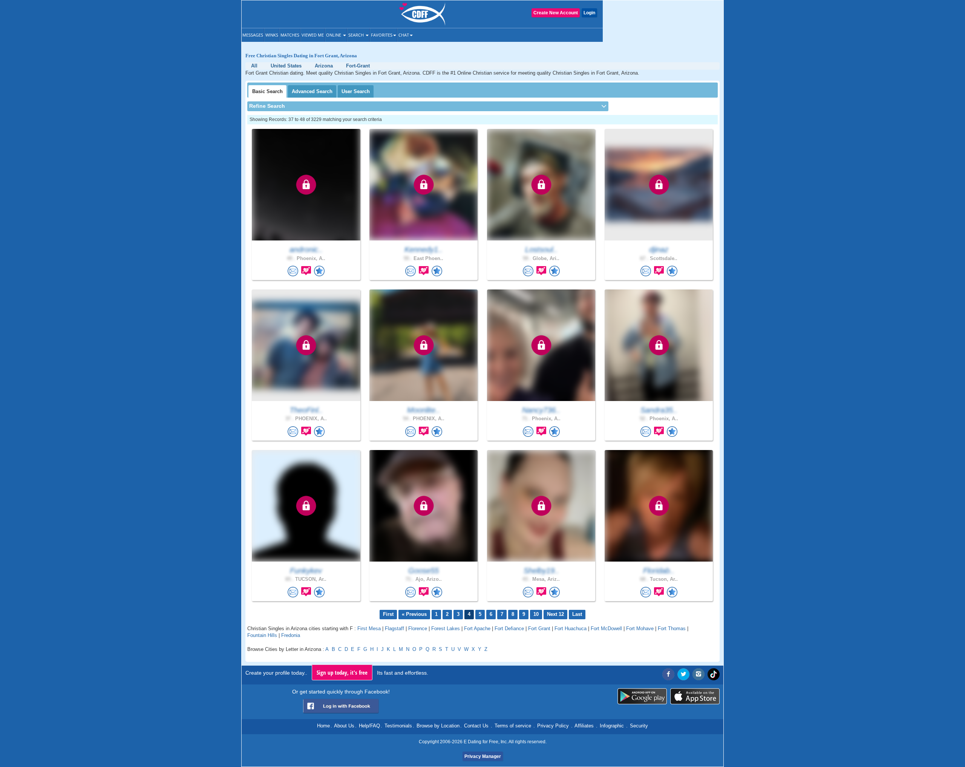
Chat (403, 35)
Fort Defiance (509, 628)
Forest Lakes (445, 628)
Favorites (381, 35)
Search (356, 35)
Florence (417, 628)
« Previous (414, 614)
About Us (344, 726)
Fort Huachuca (570, 628)
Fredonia (290, 635)
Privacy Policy (553, 726)
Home (323, 726)
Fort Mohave (640, 628)
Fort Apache (477, 628)
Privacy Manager (482, 756)
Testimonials (398, 726)
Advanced (312, 91)
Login (589, 12)
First (388, 614)
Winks (271, 35)
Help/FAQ (369, 726)
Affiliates (584, 726)
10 (536, 614)
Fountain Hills (262, 635)
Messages (252, 35)
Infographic (612, 726)
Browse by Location (438, 726)
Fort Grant (539, 628)
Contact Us (476, 726)
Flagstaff (394, 628)
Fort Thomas (672, 628)
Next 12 (555, 614)
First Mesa (369, 628)
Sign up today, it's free (342, 672)
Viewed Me (313, 35)
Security (639, 726)
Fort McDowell (606, 628)
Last (577, 614)
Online (334, 35)
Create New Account (555, 12)
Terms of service (513, 726)
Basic (267, 91)
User (356, 91)
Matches (289, 35)
